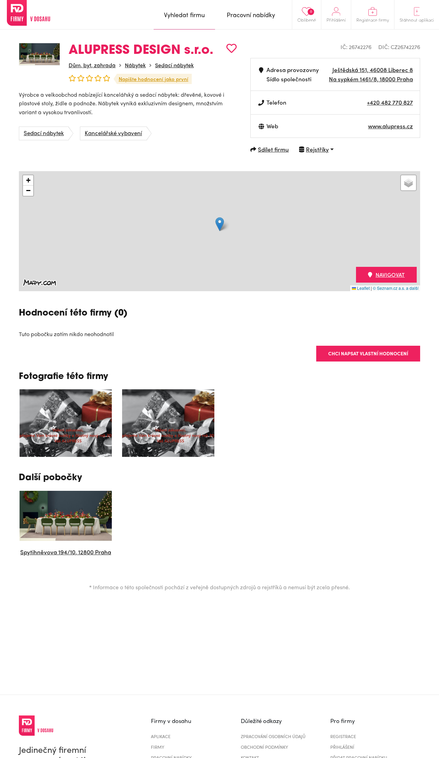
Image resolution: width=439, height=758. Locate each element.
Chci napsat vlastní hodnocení (368, 353)
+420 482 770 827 (390, 102)
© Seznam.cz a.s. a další (395, 288)
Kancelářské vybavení (113, 133)
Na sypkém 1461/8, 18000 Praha (371, 79)
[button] (219, 224)
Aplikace (160, 736)
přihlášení (342, 747)
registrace (343, 736)
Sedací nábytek (174, 65)
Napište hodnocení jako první (153, 79)
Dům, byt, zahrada (92, 65)
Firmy (157, 747)
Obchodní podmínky (264, 747)
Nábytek (135, 65)
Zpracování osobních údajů (273, 736)
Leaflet (363, 288)
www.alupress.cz (390, 126)
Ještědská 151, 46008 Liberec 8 (372, 70)
